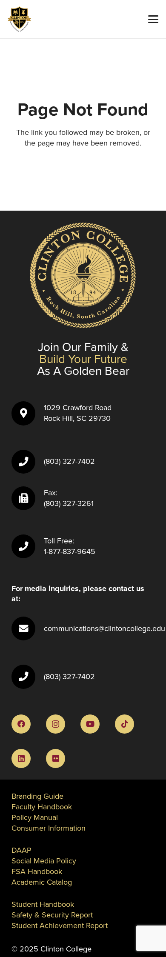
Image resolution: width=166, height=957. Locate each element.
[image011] (19, 19)
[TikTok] (124, 724)
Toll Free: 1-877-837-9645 (69, 546)
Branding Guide (37, 796)
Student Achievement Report (59, 925)
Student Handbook (42, 904)
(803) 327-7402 (69, 461)
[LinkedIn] (21, 758)
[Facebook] (21, 724)
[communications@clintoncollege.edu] (27, 628)
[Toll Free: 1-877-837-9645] (27, 546)
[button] (153, 19)
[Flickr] (55, 758)
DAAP (21, 850)
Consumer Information (48, 828)
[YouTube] (90, 724)
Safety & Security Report (52, 914)
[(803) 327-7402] (27, 462)
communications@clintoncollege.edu (104, 628)
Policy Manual (34, 817)
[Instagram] (55, 724)
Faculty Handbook (41, 806)
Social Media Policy (43, 860)
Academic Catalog (41, 882)
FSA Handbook (36, 871)
